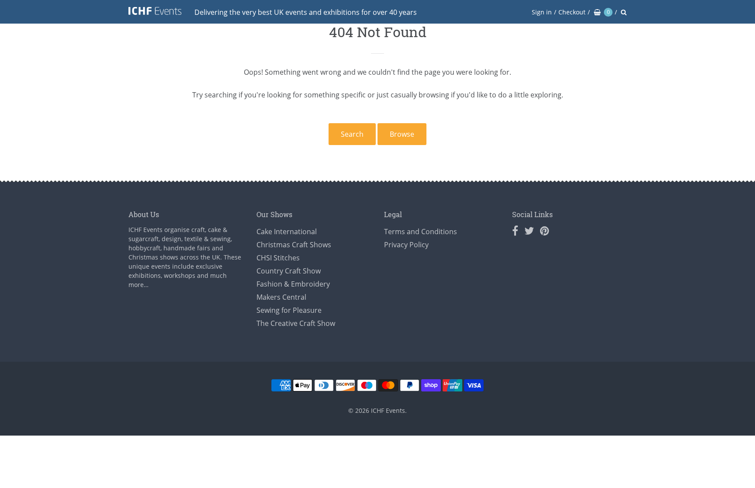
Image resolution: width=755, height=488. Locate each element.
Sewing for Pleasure (289, 310)
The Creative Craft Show (295, 323)
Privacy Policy (406, 244)
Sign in (542, 12)
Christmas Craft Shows (293, 244)
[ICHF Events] (154, 12)
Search (352, 134)
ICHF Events (388, 410)
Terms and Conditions (420, 231)
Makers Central (281, 297)
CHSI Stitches (278, 258)
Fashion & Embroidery (293, 284)
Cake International (286, 231)
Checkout (571, 12)
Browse (402, 134)
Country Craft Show (288, 271)
